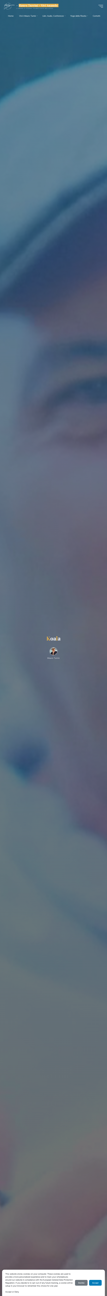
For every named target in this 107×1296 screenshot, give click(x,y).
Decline (81, 1283)
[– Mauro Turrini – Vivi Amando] (9, 6)
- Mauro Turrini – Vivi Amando (37, 5)
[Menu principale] (100, 6)
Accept (95, 1283)
